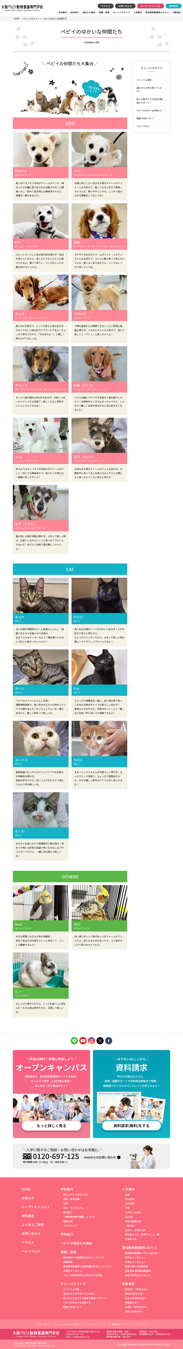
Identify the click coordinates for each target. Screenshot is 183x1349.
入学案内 (138, 12)
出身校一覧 (130, 1239)
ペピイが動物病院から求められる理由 (82, 1275)
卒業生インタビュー (73, 1270)
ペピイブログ (143, 126)
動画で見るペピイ (145, 118)
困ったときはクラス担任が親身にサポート (85, 1298)
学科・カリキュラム (73, 1208)
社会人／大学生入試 (135, 1230)
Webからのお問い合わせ (100, 1157)
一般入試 (129, 1225)
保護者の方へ (132, 1302)
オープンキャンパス (150, 6)
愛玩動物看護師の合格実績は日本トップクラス (87, 1266)
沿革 (65, 1203)
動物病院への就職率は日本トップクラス (84, 1257)
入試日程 (129, 1203)
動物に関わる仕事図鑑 (136, 1266)
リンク (127, 1324)
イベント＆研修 (144, 79)
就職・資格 (104, 12)
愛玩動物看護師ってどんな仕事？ (142, 1253)
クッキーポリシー (44, 1324)
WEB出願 (130, 1199)
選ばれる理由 (89, 12)
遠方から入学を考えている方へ (149, 89)
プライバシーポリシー (97, 1324)
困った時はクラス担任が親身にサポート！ (149, 101)
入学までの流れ (133, 1212)
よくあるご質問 (33, 1224)
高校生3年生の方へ (135, 1293)
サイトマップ (141, 1324)
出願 (127, 1194)
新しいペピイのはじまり (75, 1194)
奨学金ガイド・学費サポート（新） (143, 1234)
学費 (127, 1208)
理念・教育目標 (71, 1199)
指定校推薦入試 (133, 1221)
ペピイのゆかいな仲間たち (149, 110)
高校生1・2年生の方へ (136, 1289)
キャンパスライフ (121, 12)
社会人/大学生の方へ (135, 1298)
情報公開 (67, 1221)
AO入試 (129, 1216)
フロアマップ (70, 1225)
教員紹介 (67, 1212)
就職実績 (67, 1262)
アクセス (105, 6)
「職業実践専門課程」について (79, 1216)
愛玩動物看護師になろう (157, 12)
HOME (26, 1189)
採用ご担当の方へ (134, 1311)
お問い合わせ (125, 6)
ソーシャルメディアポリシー (70, 1324)
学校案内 (62, 12)
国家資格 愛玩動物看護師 (138, 1270)
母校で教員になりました (137, 1275)
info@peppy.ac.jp (81, 1336)
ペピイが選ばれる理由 (76, 1243)
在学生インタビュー (135, 1257)
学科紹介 (74, 12)
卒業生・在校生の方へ (136, 1307)
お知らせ (28, 1198)
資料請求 (173, 6)
